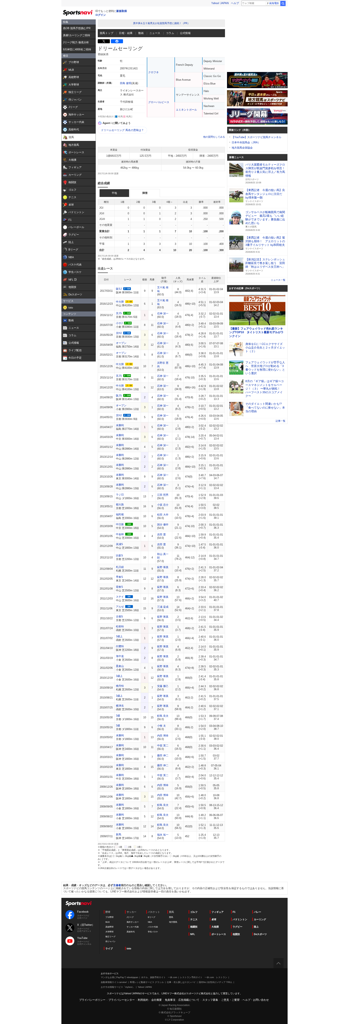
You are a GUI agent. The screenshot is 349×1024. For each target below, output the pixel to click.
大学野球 (109, 932)
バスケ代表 (153, 927)
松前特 (120, 626)
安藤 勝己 (162, 686)
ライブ (109, 948)
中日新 (120, 524)
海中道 (120, 656)
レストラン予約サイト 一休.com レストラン (203, 977)
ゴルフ (194, 912)
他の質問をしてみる (214, 136)
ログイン (100, 14)
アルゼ (120, 606)
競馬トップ (106, 33)
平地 (114, 192)
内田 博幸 (162, 735)
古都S (119, 616)
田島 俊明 (125, 83)
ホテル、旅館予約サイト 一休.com (159, 977)
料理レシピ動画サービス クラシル (147, 982)
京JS (119, 313)
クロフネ (153, 72)
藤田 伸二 (162, 755)
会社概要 (156, 999)
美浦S (119, 544)
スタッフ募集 (210, 999)
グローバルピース (158, 102)
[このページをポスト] (104, 41)
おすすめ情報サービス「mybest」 (118, 987)
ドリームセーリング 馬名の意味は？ (122, 130)
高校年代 (131, 932)
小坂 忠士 (162, 504)
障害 (145, 192)
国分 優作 (162, 524)
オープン (121, 343)
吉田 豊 (161, 534)
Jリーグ (130, 917)
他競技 (236, 934)
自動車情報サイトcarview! (114, 982)
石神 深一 (162, 313)
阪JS (119, 395)
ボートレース (218, 934)
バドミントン (240, 919)
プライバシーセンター (121, 999)
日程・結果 (125, 33)
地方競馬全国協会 (242, 147)
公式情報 (185, 33)
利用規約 (143, 999)
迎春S (119, 586)
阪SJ (119, 288)
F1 (234, 912)
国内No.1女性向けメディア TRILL (215, 982)
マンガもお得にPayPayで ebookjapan (119, 977)
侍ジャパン (110, 941)
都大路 (120, 504)
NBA (150, 922)
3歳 (118, 715)
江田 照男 (162, 494)
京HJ (119, 333)
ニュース (154, 33)
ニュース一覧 (278, 280)
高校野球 (109, 927)
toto (129, 948)
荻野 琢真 (162, 567)
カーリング (260, 919)
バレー (257, 912)
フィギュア (217, 912)
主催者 (117, 885)
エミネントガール (186, 109)
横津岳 (120, 705)
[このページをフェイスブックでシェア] (117, 41)
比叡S (119, 555)
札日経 (120, 567)
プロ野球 (109, 917)
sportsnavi (78, 903)
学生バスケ (153, 932)
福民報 (120, 514)
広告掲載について (188, 999)
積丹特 (120, 685)
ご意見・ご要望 (230, 999)
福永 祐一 (162, 834)
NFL (192, 934)
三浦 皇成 (162, 606)
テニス (194, 919)
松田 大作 (162, 514)
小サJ (119, 323)
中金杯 (120, 534)
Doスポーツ (260, 934)
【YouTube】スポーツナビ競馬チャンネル (256, 137)
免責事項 (170, 999)
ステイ (120, 596)
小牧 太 (161, 725)
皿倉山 (120, 666)
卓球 (213, 919)
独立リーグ (110, 936)
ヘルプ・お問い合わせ (256, 999)
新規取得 (121, 11)
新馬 (118, 834)
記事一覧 (280, 421)
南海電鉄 (274, 3)
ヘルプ (235, 3)
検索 (283, 3)
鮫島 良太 (162, 715)
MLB (107, 922)
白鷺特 (120, 646)
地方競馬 (173, 922)
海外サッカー (133, 922)
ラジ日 (120, 494)
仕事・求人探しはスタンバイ (181, 982)
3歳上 (119, 636)
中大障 (120, 301)
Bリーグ (151, 917)
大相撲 (215, 926)
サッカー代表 (133, 927)
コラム (170, 33)
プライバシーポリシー (92, 999)
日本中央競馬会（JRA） (246, 142)
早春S (119, 576)
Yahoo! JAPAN (220, 3)
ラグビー (237, 926)
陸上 (256, 926)
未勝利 (120, 425)
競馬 (171, 917)
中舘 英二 (162, 745)
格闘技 (194, 926)
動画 (141, 33)
